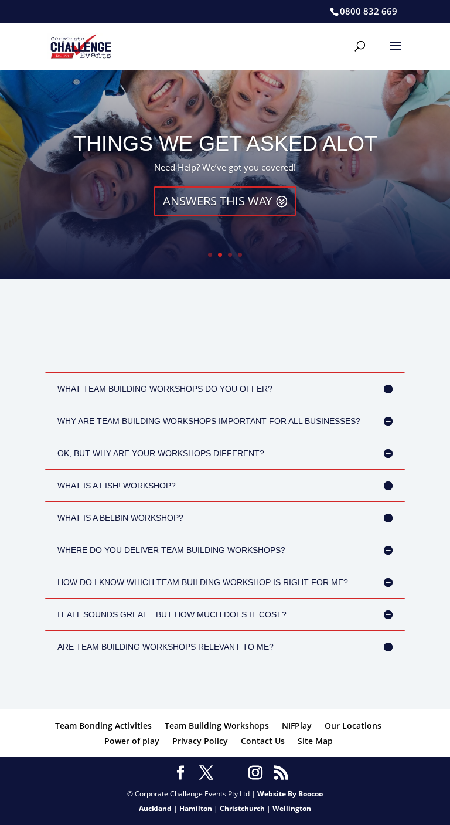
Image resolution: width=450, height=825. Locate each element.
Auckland (155, 808)
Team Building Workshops (217, 725)
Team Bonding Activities (103, 725)
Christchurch (242, 808)
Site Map (315, 740)
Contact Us (263, 740)
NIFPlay (297, 725)
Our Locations (353, 725)
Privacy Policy (200, 740)
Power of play (131, 740)
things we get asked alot (225, 143)
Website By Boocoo (290, 794)
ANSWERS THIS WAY (217, 201)
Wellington (291, 808)
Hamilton (195, 808)
